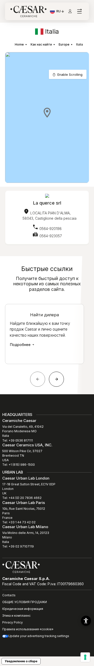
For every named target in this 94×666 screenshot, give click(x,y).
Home (19, 44)
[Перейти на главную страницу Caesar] (28, 11)
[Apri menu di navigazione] (79, 11)
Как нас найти (41, 44)
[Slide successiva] (56, 379)
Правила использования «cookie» (27, 629)
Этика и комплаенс (16, 615)
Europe (64, 44)
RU (60, 12)
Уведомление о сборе (21, 661)
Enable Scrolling (69, 74)
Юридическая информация (22, 609)
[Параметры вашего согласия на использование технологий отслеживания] (85, 657)
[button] (47, 112)
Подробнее (21, 344)
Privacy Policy (12, 622)
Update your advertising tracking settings (38, 636)
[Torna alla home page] (21, 567)
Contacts (9, 595)
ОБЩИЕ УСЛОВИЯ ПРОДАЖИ (24, 602)
